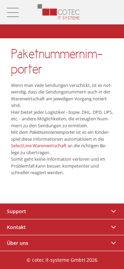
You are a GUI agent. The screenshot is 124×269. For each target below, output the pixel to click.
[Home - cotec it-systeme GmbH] (59, 12)
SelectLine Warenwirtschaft (38, 145)
